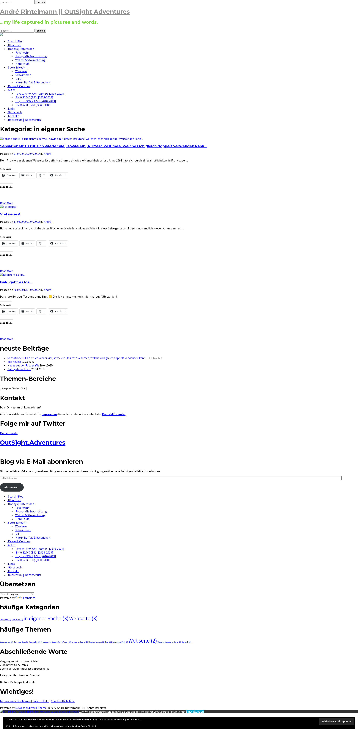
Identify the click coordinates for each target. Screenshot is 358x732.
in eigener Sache (46, 618)
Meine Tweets (9, 433)
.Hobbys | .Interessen (20, 49)
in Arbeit (66, 642)
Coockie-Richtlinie (63, 701)
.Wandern (21, 71)
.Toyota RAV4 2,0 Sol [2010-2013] (35, 101)
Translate (29, 598)
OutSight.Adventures (32, 442)
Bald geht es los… (16, 282)
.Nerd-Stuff (22, 64)
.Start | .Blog (15, 41)
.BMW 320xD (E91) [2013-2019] (34, 97)
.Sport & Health (17, 67)
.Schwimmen (23, 75)
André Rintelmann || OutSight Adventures (65, 11)
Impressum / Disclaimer (15, 701)
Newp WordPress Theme (31, 708)
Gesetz (56, 642)
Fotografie (5, 619)
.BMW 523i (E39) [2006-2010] (33, 105)
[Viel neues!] (8, 207)
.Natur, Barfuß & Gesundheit (33, 82)
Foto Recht (17, 619)
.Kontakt (13, 116)
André (47, 154)
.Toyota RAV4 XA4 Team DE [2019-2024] (39, 93)
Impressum (49, 414)
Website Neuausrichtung (169, 642)
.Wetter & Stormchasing (30, 60)
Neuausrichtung (96, 642)
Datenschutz (40, 701)
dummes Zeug (21, 642)
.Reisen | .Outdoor (18, 86)
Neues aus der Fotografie (23, 365)
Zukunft (186, 642)
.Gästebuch (14, 112)
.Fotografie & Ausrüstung (31, 56)
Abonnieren (11, 487)
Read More (6, 203)
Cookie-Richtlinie (89, 726)
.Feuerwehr (22, 52)
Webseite (83, 618)
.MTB (18, 78)
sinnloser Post (120, 642)
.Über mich (14, 45)
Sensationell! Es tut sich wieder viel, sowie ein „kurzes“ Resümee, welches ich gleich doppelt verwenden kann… (103, 146)
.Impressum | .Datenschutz (24, 120)
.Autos (11, 90)
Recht (109, 642)
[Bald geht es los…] (12, 274)
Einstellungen (195, 711)
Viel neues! (10, 214)
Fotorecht (46, 642)
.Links (11, 108)
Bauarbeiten (6, 642)
